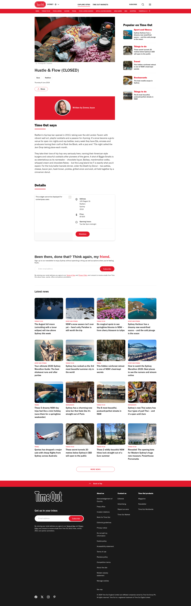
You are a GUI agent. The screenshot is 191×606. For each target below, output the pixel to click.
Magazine (141, 499)
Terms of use (101, 552)
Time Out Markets (100, 5)
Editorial (121, 499)
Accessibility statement (105, 547)
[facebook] (36, 597)
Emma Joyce (89, 108)
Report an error (123, 509)
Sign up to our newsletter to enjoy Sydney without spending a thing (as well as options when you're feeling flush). (74, 262)
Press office (101, 507)
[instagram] (48, 597)
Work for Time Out (103, 517)
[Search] (142, 4)
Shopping (133, 11)
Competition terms (104, 562)
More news (95, 469)
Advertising (122, 504)
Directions (82, 234)
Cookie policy (102, 541)
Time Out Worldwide (145, 509)
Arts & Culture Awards (103, 11)
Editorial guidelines (104, 523)
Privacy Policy (83, 275)
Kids (125, 11)
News (37, 11)
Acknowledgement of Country (104, 500)
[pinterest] (54, 597)
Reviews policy (102, 557)
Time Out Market (124, 515)
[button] (70, 197)
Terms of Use (71, 275)
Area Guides (118, 11)
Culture (66, 11)
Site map (99, 590)
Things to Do (46, 11)
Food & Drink (57, 11)
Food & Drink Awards (86, 11)
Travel (74, 11)
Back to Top (97, 484)
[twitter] (42, 597)
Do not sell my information (102, 534)
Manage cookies (103, 581)
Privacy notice (102, 528)
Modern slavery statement (102, 574)
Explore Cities (84, 5)
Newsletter (142, 504)
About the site (102, 568)
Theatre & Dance (144, 11)
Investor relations (103, 512)
